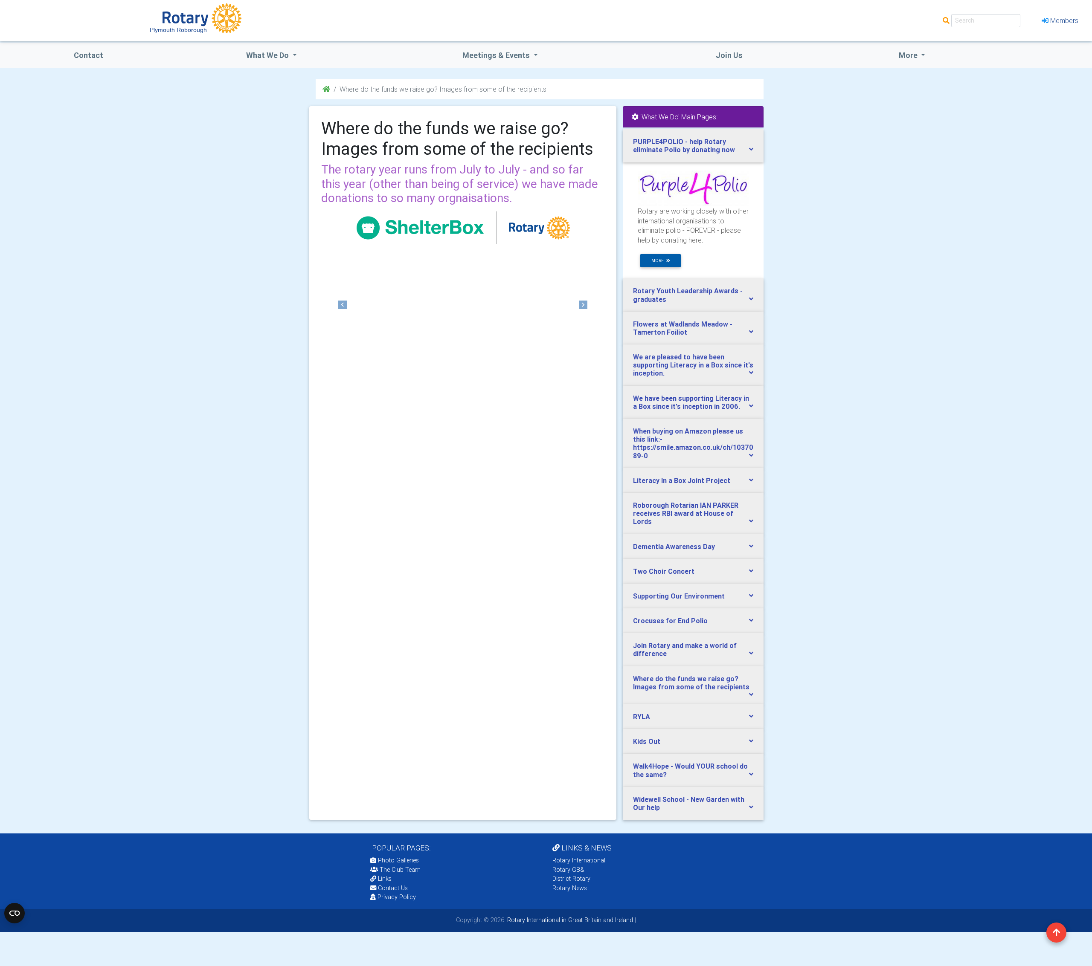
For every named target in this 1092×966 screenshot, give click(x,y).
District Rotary (571, 878)
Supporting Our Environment (679, 596)
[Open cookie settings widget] (14, 913)
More (909, 55)
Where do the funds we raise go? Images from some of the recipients (691, 682)
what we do (268, 55)
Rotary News (569, 888)
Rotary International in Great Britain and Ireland (569, 920)
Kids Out (646, 741)
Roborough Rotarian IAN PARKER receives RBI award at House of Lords (685, 513)
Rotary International (578, 860)
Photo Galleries (397, 860)
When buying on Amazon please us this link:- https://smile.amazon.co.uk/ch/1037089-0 (693, 443)
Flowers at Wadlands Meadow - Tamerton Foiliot (682, 328)
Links (385, 878)
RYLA (641, 716)
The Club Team (400, 869)
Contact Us (392, 888)
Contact (88, 55)
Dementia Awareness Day (674, 546)
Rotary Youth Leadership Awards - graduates (688, 294)
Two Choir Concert (663, 571)
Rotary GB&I (569, 869)
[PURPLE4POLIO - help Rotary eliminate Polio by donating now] (693, 188)
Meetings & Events (496, 55)
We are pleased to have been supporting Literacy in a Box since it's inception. (693, 365)
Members (1064, 20)
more (658, 260)
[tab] (693, 145)
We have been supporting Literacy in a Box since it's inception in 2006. (691, 402)
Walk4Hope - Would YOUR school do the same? (690, 770)
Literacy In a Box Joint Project (681, 480)
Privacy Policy (397, 897)
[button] (342, 305)
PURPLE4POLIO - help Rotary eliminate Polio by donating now (684, 145)
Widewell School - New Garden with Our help (688, 803)
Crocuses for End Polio (670, 620)
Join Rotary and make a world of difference (685, 649)
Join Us (729, 55)
